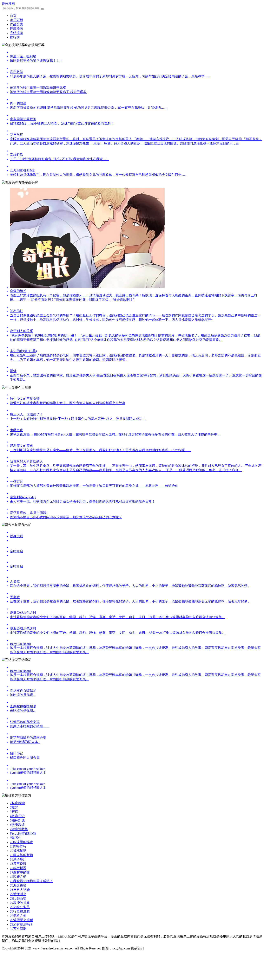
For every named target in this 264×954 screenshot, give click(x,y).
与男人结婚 (20, 889)
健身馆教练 (19, 829)
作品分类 (16, 24)
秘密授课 (18, 868)
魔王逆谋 (18, 863)
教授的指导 (20, 902)
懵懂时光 (18, 894)
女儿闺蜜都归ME (23, 833)
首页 (13, 15)
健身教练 (17, 824)
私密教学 (17, 803)
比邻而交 (18, 898)
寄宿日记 (17, 816)
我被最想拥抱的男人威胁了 (31, 881)
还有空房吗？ (21, 924)
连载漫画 (16, 28)
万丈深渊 (18, 928)
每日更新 (16, 20)
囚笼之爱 (18, 876)
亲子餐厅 (18, 859)
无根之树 (18, 915)
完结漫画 (16, 33)
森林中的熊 (20, 872)
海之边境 (18, 885)
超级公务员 (20, 907)
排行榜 (15, 37)
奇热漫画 (8, 3)
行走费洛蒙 (20, 911)
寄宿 (14, 811)
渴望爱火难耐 (21, 920)
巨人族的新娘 (21, 855)
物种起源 (17, 820)
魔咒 (14, 807)
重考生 (15, 837)
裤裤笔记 (18, 850)
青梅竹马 (18, 846)
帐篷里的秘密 (21, 842)
